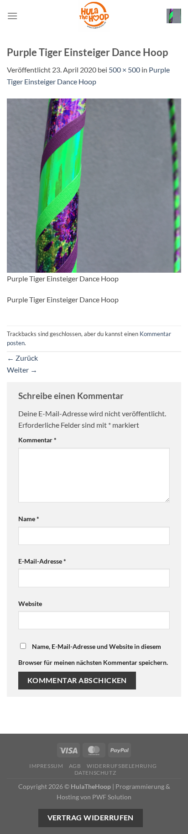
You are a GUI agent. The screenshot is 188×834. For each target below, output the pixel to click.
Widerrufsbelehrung (122, 765)
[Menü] (12, 16)
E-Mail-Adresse (42, 561)
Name (28, 519)
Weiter (22, 369)
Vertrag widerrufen (90, 817)
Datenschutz (95, 772)
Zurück (22, 357)
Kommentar (37, 440)
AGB (75, 765)
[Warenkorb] (174, 16)
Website (30, 603)
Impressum (46, 765)
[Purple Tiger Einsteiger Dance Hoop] (94, 184)
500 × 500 (124, 69)
